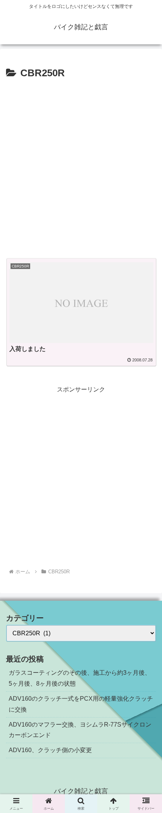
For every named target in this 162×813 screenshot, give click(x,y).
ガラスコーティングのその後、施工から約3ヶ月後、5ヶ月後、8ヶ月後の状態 (80, 678)
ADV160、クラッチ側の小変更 (50, 750)
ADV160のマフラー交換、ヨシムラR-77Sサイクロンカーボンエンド (80, 730)
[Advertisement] (81, 166)
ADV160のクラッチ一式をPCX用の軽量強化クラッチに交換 (81, 704)
